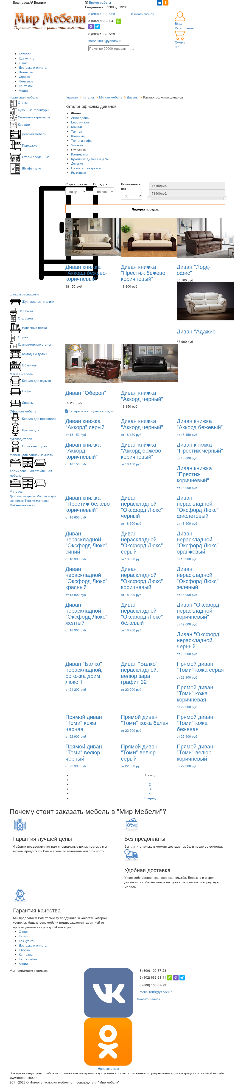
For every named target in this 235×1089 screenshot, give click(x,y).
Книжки (76, 126)
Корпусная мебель (24, 97)
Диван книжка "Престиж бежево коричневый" (143, 272)
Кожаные (78, 136)
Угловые (77, 145)
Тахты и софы (81, 140)
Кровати (23, 124)
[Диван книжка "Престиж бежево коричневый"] (149, 236)
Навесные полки (34, 327)
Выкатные (78, 172)
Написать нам (108, 1068)
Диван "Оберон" (85, 392)
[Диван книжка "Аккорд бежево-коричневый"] (94, 236)
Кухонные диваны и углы (90, 158)
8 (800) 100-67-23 (101, 13)
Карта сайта (28, 959)
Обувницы (29, 365)
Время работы (100, 2)
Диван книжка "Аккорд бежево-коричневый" (86, 272)
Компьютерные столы (34, 344)
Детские (77, 163)
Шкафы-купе (31, 168)
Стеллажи (25, 318)
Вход (178, 23)
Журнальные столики (37, 301)
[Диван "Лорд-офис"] (205, 237)
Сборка (24, 76)
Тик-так (76, 131)
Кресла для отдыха (36, 380)
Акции (23, 90)
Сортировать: (75, 184)
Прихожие (29, 145)
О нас (23, 62)
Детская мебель (33, 133)
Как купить (26, 58)
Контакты (26, 85)
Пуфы (26, 391)
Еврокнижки (80, 122)
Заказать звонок (142, 13)
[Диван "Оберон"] (94, 363)
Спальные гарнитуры (33, 117)
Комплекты (79, 154)
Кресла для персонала (38, 418)
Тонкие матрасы (37, 500)
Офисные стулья (34, 446)
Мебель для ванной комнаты (31, 454)
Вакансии (26, 72)
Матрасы (16, 491)
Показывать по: (131, 186)
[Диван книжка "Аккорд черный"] (149, 362)
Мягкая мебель (21, 373)
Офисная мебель (23, 411)
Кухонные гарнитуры (33, 109)
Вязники (40, 2)
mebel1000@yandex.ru (105, 40)
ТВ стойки (25, 310)
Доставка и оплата (33, 67)
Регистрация (184, 28)
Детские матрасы (23, 496)
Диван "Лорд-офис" (193, 269)
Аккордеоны (80, 117)
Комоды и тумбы (34, 353)
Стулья (22, 337)
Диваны (27, 402)
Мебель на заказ (22, 505)
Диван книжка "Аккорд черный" (142, 395)
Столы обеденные (35, 156)
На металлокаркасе (86, 168)
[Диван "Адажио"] (205, 301)
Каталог (25, 53)
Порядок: (100, 184)
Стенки (22, 102)
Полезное (26, 81)
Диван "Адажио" (197, 331)
